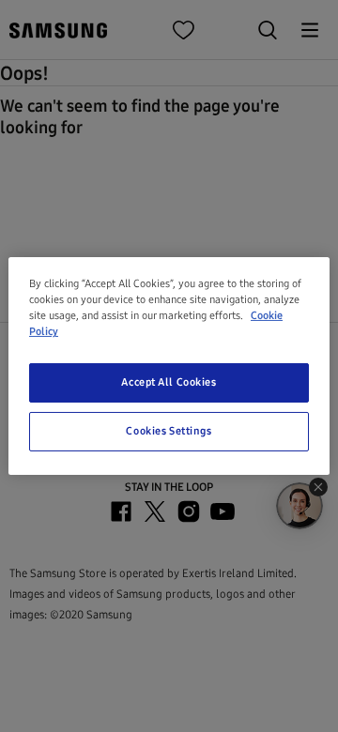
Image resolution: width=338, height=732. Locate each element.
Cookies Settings (168, 430)
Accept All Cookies (168, 382)
